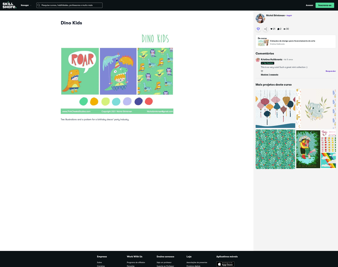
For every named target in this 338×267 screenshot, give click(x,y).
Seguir (289, 15)
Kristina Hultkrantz (271, 59)
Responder (331, 71)
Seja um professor (164, 262)
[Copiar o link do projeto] (265, 29)
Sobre (99, 262)
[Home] (9, 5)
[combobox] (69, 5)
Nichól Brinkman (275, 15)
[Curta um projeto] (258, 29)
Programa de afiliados (136, 262)
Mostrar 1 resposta (269, 74)
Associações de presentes (197, 262)
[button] (30, 5)
